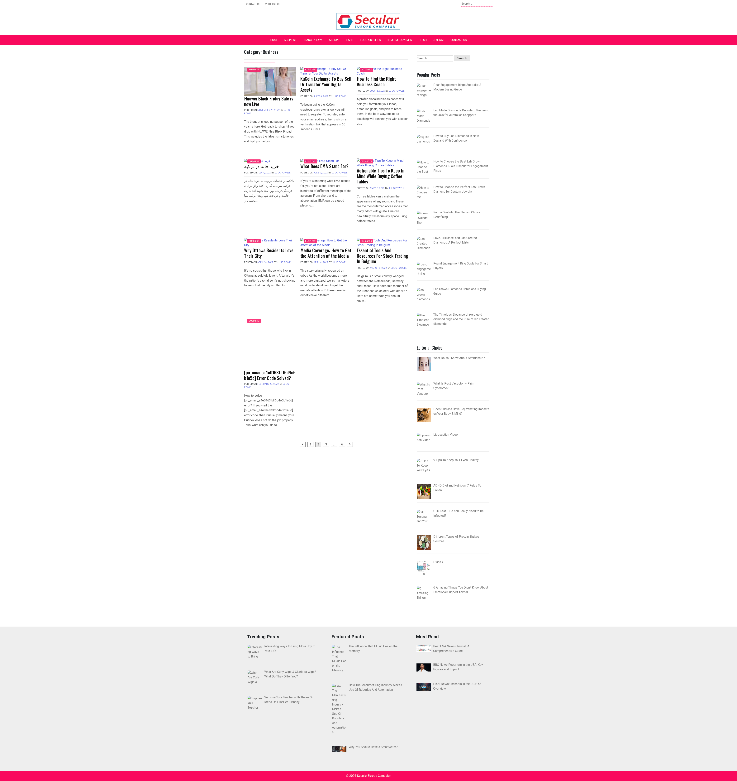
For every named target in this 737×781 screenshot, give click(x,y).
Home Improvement (400, 39)
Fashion (333, 39)
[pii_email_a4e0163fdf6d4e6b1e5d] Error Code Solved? (270, 375)
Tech (423, 39)
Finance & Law (312, 39)
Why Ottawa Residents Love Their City (268, 253)
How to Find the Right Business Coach (376, 81)
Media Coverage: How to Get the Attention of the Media (325, 253)
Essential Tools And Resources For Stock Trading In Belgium (382, 256)
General (438, 39)
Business (290, 39)
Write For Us (272, 4)
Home (274, 39)
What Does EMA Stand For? (324, 166)
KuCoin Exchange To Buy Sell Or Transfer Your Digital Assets (325, 84)
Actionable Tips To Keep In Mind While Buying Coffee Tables (380, 176)
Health (349, 39)
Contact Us (253, 4)
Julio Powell (340, 96)
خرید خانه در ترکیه (261, 166)
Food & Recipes (370, 39)
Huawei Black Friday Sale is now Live (268, 101)
